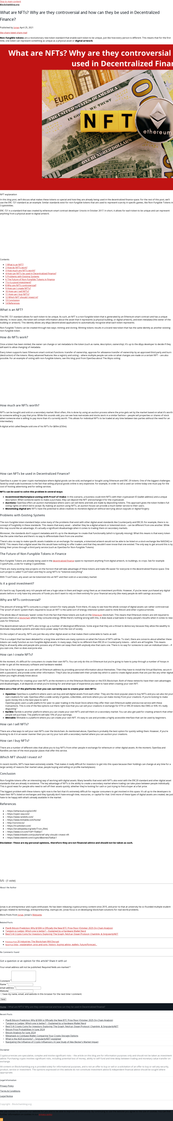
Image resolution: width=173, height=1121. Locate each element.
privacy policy (45, 1114)
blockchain (24, 617)
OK (1, 1119)
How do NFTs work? (16, 267)
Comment (5, 980)
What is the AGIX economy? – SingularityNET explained (33, 1038)
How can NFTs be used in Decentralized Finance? (30, 273)
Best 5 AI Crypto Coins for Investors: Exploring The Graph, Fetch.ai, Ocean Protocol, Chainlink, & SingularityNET (61, 934)
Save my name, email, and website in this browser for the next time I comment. (42, 994)
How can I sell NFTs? (17, 291)
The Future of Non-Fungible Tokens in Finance (30, 279)
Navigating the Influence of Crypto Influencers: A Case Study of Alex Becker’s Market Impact (52, 1041)
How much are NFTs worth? (20, 270)
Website (4, 990)
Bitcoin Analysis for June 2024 (21, 1032)
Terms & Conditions (10, 1091)
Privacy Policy (7, 1085)
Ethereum (97, 614)
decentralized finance (63, 560)
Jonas (16, 27)
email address (7, 987)
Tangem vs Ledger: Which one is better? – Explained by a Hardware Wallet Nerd (45, 931)
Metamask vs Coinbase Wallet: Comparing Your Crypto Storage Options (42, 1035)
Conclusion (12, 300)
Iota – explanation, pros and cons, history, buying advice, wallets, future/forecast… (51, 944)
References (12, 303)
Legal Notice (6, 1096)
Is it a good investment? (18, 282)
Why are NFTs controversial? (20, 285)
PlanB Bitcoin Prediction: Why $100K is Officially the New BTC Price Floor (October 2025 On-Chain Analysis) (59, 928)
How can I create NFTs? (18, 288)
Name (4, 984)
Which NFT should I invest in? (21, 297)
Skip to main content (10, 1)
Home (3, 1006)
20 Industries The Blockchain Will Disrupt (32, 941)
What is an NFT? (14, 264)
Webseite (37, 914)
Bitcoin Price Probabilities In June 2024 (25, 1029)
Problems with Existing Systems (22, 276)
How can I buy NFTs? (17, 294)
